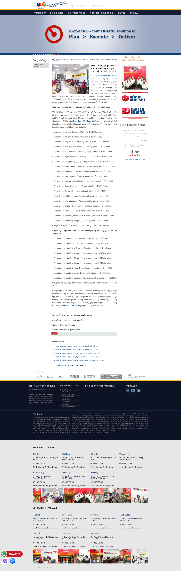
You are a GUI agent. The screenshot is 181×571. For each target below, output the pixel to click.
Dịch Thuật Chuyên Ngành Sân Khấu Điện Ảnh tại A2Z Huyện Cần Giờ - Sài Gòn (80, 360)
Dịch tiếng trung (76, 13)
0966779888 (14, 554)
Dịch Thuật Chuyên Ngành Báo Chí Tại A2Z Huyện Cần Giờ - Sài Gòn (77, 346)
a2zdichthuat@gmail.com (133, 60)
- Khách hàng (144, 140)
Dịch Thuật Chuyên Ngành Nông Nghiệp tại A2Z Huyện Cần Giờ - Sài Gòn (78, 357)
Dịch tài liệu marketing (68, 406)
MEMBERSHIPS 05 (89, 376)
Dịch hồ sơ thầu (66, 389)
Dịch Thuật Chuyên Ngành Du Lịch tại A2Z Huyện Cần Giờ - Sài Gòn (76, 349)
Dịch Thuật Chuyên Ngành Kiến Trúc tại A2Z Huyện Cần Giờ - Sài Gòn (77, 353)
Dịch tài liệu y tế (66, 399)
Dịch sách (65, 391)
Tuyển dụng (79, 6)
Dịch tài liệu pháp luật (68, 396)
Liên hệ (88, 6)
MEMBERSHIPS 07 (137, 376)
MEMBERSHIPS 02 (50, 376)
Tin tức (121, 13)
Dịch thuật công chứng (39, 65)
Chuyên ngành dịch (69, 386)
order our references (135, 111)
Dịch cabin (65, 404)
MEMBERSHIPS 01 (38, 376)
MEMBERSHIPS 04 (73, 376)
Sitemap (95, 6)
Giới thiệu (71, 6)
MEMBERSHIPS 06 (111, 376)
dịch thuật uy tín (47, 389)
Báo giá (134, 13)
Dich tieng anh (41, 5)
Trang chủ (40, 13)
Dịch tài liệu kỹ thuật (68, 394)
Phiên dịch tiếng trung (102, 13)
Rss (101, 6)
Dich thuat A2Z (37, 568)
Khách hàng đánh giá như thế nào (135, 159)
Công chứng (56, 13)
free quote (133, 100)
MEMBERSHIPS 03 (61, 376)
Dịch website (65, 401)
